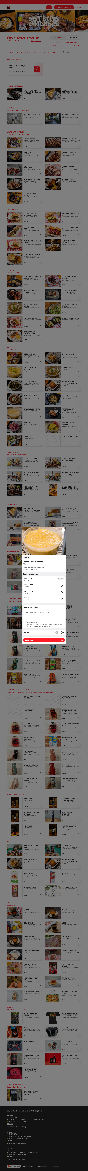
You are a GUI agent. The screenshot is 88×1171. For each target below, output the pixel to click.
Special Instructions (31, 607)
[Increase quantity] (62, 632)
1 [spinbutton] (59, 632)
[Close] (63, 530)
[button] (44, 541)
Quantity (27, 632)
